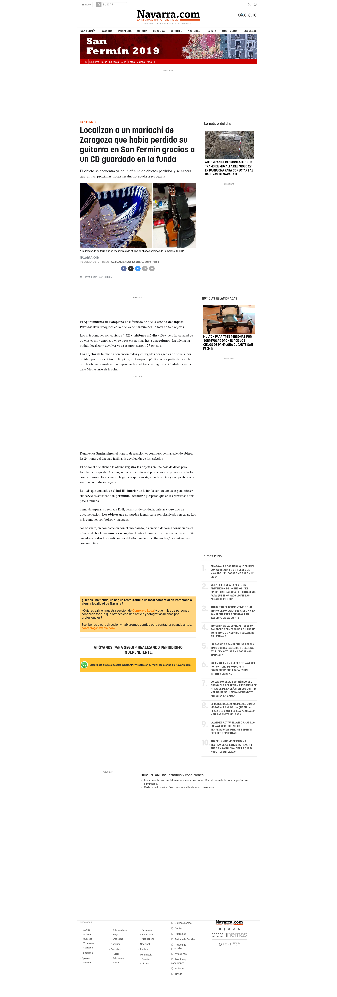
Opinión (142, 30)
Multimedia (229, 30)
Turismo (179, 968)
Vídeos (141, 61)
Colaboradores (120, 930)
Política (87, 934)
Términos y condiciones (185, 775)
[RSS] (239, 929)
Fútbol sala (147, 934)
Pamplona (125, 30)
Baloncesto (118, 958)
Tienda (178, 974)
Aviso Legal (181, 953)
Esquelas (250, 30)
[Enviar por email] (144, 268)
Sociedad (88, 947)
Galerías (146, 959)
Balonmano (147, 930)
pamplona (91, 277)
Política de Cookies (185, 939)
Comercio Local (143, 610)
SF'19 (84, 61)
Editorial (87, 962)
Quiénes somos (183, 923)
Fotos (131, 61)
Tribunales (88, 943)
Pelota (116, 962)
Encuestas (118, 939)
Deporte (176, 30)
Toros (104, 61)
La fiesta (114, 61)
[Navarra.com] (168, 15)
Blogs (115, 934)
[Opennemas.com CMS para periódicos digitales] (229, 938)
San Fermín (87, 30)
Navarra (107, 30)
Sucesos (87, 939)
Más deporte (148, 939)
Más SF (151, 61)
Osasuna (159, 30)
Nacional (194, 30)
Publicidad (180, 933)
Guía (123, 61)
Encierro (94, 61)
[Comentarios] (151, 268)
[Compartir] (123, 268)
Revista (211, 30)
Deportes (116, 949)
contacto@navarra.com (98, 628)
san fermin (105, 277)
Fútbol (116, 953)
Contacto (180, 928)
